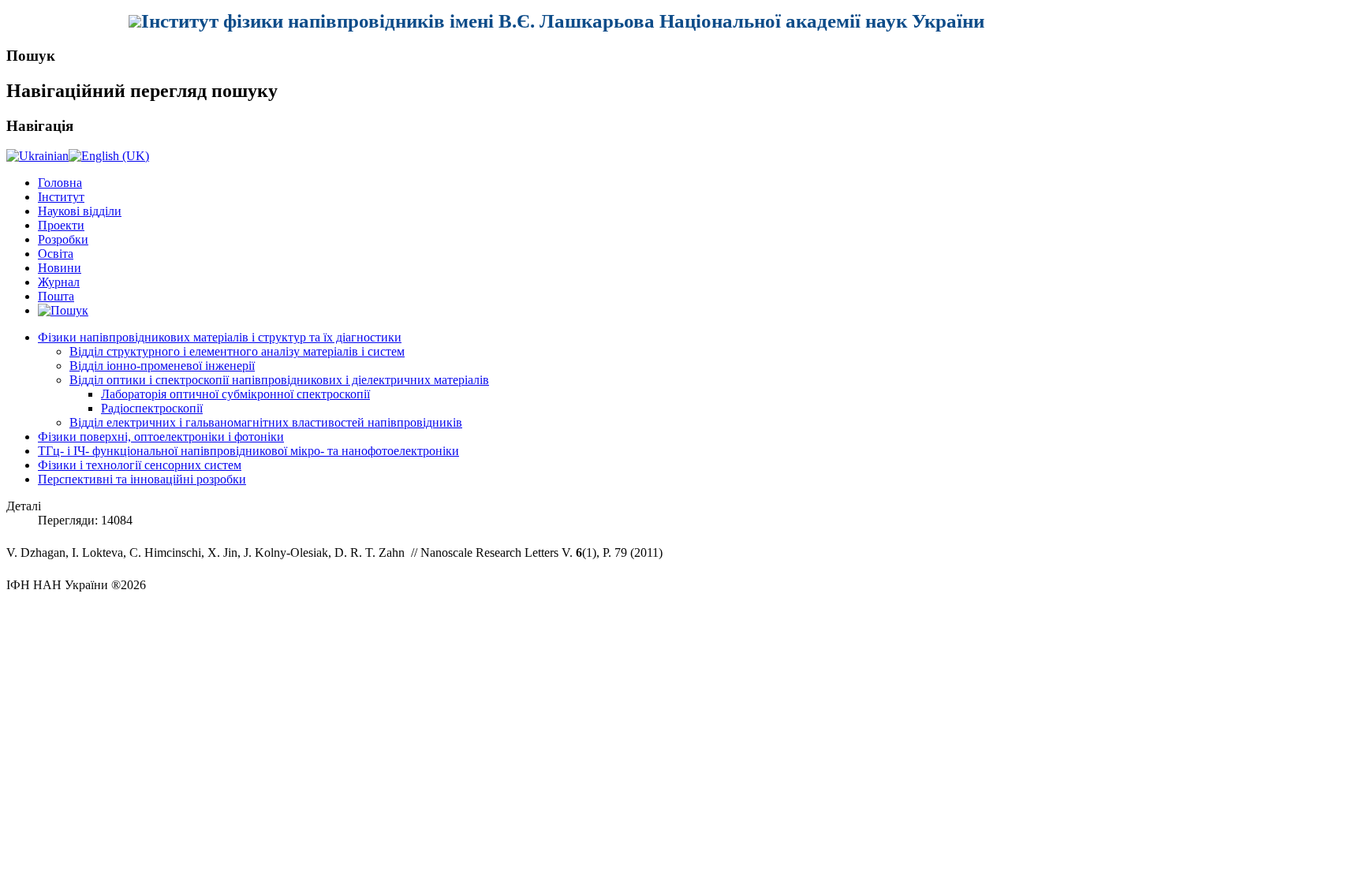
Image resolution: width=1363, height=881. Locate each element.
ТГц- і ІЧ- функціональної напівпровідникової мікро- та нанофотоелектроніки (248, 450)
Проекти (61, 225)
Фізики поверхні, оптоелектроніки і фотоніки (161, 436)
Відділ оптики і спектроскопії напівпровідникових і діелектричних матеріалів (279, 379)
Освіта (55, 253)
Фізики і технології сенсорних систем (139, 465)
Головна (60, 182)
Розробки (63, 239)
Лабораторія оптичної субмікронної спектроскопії (235, 394)
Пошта (56, 296)
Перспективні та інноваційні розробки (142, 479)
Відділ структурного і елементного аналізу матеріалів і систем (237, 351)
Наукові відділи (79, 211)
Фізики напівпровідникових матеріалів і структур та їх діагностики (219, 337)
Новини (59, 267)
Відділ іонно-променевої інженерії (162, 365)
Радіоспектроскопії (152, 408)
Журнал (59, 282)
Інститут (61, 196)
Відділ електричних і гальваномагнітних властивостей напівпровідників (265, 422)
